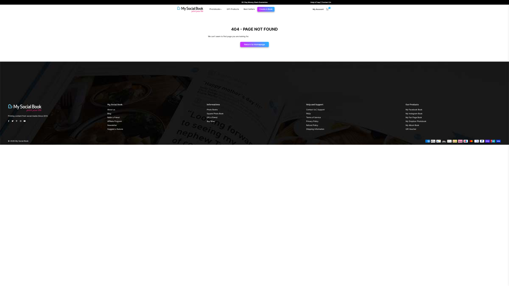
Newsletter (112, 125)
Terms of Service (313, 117)
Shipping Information (315, 129)
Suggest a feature (115, 129)
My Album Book (412, 125)
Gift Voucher (411, 129)
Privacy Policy (312, 121)
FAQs (308, 113)
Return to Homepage (254, 44)
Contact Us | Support (315, 109)
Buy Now (211, 121)
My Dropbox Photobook (416, 121)
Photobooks (215, 9)
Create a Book (266, 9)
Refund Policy (312, 125)
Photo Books (212, 109)
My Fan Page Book (414, 117)
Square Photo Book (215, 113)
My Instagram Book (414, 113)
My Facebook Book (414, 109)
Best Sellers (249, 9)
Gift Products (233, 9)
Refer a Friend (113, 117)
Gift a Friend (212, 117)
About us (111, 109)
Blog (109, 113)
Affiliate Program (114, 121)
